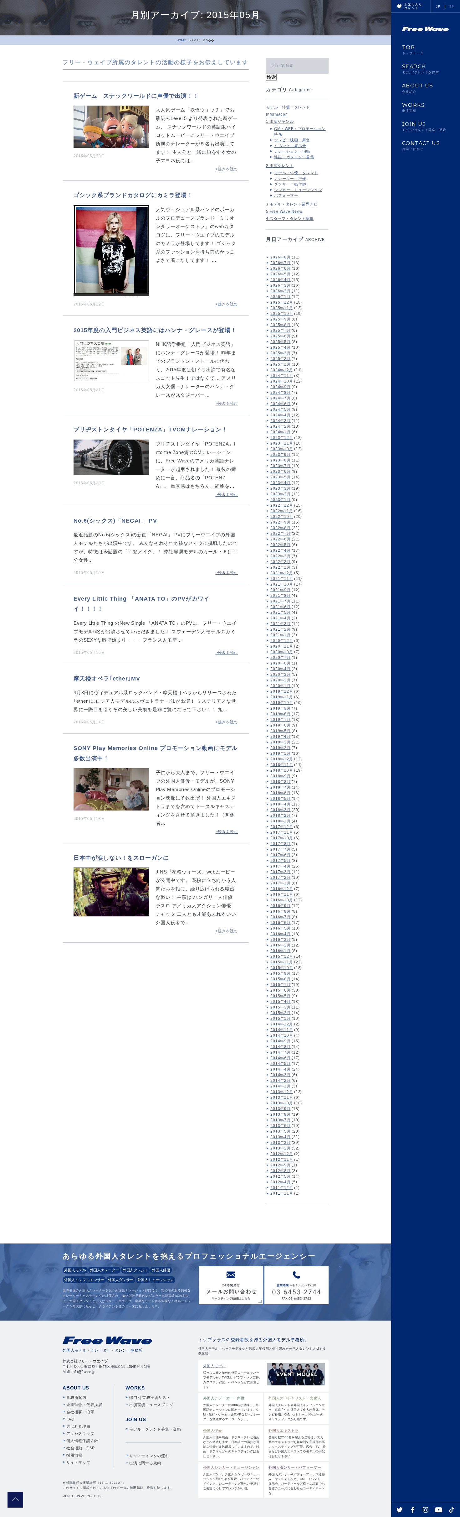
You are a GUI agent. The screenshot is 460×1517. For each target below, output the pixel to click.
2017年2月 (280, 877)
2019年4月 (280, 736)
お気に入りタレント (413, 6)
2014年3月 (280, 1075)
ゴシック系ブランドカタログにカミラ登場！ (133, 195)
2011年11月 (281, 1193)
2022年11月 (281, 511)
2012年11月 (281, 1159)
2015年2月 (280, 1013)
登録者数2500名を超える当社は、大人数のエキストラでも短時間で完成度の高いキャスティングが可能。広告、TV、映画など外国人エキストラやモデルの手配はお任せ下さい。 (297, 1443)
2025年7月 (280, 330)
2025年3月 (280, 353)
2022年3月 (280, 556)
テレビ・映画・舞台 (292, 140)
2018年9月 (280, 776)
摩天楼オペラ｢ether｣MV (107, 678)
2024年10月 (281, 381)
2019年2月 (280, 748)
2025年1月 (280, 364)
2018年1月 (280, 821)
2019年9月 (280, 708)
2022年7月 (280, 533)
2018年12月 (281, 759)
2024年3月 (280, 421)
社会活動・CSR (80, 1448)
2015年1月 (280, 1018)
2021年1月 (280, 635)
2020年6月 (280, 663)
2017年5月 (280, 860)
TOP (412, 49)
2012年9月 (280, 1165)
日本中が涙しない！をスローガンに (121, 858)
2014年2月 (280, 1080)
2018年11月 (281, 765)
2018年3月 (280, 810)
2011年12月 (281, 1188)
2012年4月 (280, 1182)
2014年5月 (280, 1063)
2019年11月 (281, 697)
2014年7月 (280, 1052)
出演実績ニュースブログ (151, 1405)
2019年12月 (281, 691)
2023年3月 (280, 488)
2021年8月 (280, 595)
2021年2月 (280, 629)
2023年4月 (280, 483)
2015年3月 (280, 1007)
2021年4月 (280, 618)
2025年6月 (280, 336)
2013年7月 (280, 1120)
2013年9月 (280, 1109)
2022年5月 (280, 545)
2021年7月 (280, 601)
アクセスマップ (80, 1433)
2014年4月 (280, 1069)
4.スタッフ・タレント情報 (290, 218)
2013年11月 (281, 1097)
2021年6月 (280, 607)
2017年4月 (280, 866)
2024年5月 (280, 409)
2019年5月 (280, 731)
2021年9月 (280, 590)
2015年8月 (280, 979)
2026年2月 (280, 291)
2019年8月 (280, 714)
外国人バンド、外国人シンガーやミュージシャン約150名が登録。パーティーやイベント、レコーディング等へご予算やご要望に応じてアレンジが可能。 (231, 1477)
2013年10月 (281, 1103)
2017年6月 (280, 855)
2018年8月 (280, 781)
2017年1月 (280, 883)
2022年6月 (280, 539)
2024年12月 (281, 370)
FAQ (70, 1419)
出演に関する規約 (145, 1463)
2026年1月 (280, 297)
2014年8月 (280, 1047)
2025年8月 (280, 325)
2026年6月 (280, 268)
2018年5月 (280, 798)
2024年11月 (281, 375)
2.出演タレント (280, 166)
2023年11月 (281, 443)
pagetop (15, 1500)
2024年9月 (280, 387)
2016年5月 (280, 928)
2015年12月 (281, 956)
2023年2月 (280, 494)
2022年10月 (281, 516)
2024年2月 (280, 426)
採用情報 (74, 1455)
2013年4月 (280, 1137)
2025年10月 (281, 313)
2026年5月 (280, 274)
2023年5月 (280, 477)
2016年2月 (280, 945)
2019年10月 (281, 703)
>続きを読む (227, 169)
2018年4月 (280, 804)
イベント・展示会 (290, 145)
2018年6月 (280, 793)
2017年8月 (280, 844)
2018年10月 (281, 770)
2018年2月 (280, 815)
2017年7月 (280, 849)
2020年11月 (281, 646)
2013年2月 (280, 1148)
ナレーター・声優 (290, 178)
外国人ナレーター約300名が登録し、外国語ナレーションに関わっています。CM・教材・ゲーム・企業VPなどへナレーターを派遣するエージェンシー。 (231, 1408)
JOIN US (424, 126)
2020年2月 (280, 680)
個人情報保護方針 (82, 1441)
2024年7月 (280, 398)
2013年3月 (280, 1142)
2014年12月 (281, 1024)
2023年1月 (280, 500)
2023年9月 (280, 454)
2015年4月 (280, 1001)
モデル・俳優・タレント (288, 107)
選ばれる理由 (78, 1426)
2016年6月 (280, 922)
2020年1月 (280, 686)
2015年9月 (280, 973)
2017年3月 (280, 872)
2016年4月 (280, 934)
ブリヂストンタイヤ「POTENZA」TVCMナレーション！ (150, 429)
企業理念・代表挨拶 (84, 1405)
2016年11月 (281, 894)
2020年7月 (280, 657)
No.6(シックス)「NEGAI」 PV (115, 521)
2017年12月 (281, 827)
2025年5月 (280, 342)
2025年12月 (281, 302)
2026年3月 (280, 285)
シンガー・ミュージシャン (298, 190)
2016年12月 (281, 889)
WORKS (413, 107)
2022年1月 (280, 567)
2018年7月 (280, 787)
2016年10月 (281, 900)
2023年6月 (280, 471)
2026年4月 (280, 280)
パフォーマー (286, 195)
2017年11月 (281, 832)
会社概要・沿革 (80, 1412)
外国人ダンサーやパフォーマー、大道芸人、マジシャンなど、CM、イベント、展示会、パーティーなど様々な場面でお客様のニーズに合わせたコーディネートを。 (296, 1480)
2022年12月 (281, 505)
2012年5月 (280, 1176)
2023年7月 (280, 466)
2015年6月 (280, 990)
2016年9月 (280, 906)
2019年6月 (280, 725)
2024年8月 (280, 392)
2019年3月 (280, 742)
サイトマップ (78, 1462)
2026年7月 (280, 263)
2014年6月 (280, 1058)
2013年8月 (280, 1114)
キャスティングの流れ (149, 1456)
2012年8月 (280, 1171)
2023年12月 (281, 437)
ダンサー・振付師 (290, 184)
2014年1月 (280, 1086)
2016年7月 (280, 917)
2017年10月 (281, 838)
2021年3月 (280, 624)
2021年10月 (281, 584)
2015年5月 (280, 996)
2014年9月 (280, 1041)
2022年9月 (280, 522)
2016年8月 (280, 911)
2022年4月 (280, 550)
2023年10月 (281, 449)
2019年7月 (280, 719)
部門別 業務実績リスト (149, 1397)
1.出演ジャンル (280, 121)
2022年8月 (280, 528)
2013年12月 (281, 1092)
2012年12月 (281, 1154)
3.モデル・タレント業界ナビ (292, 204)
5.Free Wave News (284, 211)
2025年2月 (280, 359)
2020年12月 (281, 641)
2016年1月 (280, 951)
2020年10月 (281, 652)
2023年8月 (280, 460)
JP (438, 6)
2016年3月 (280, 939)
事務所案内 (76, 1397)
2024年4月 (280, 415)
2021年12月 (281, 573)
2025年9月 (280, 319)
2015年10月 (281, 968)
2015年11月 (281, 962)
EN (452, 6)
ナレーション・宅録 (292, 151)
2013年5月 (280, 1131)
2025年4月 (280, 347)
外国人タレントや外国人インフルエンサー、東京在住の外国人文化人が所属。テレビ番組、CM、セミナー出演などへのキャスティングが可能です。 (296, 1408)
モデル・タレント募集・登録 (155, 1429)
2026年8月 (280, 257)
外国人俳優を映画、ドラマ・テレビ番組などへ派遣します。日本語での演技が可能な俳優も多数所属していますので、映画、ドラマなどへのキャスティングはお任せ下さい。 (231, 1443)
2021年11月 (281, 578)
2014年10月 (281, 1035)
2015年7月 (280, 985)
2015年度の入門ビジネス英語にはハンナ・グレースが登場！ (155, 330)
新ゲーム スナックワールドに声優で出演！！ (136, 96)
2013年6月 (280, 1125)
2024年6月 (280, 404)
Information (277, 114)
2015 (196, 40)
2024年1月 (280, 432)
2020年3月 (280, 674)
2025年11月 (281, 308)
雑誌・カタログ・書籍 (294, 157)
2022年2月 (280, 562)
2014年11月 (281, 1030)
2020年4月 (280, 669)
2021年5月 (280, 612)
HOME (181, 40)
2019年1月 (280, 753)
